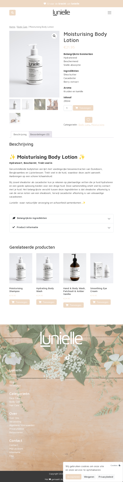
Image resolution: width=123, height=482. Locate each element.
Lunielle (15, 370)
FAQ (11, 455)
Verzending (15, 421)
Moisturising (97, 124)
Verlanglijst (15, 385)
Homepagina (15, 374)
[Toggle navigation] (109, 13)
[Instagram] (55, 358)
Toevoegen (85, 108)
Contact (15, 440)
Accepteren (73, 476)
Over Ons (14, 418)
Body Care (22, 27)
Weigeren (89, 476)
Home (12, 27)
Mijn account (16, 448)
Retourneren (16, 432)
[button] (54, 36)
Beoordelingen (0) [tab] (39, 134)
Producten (14, 378)
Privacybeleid (16, 428)
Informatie (14, 452)
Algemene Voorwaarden (21, 425)
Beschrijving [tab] (20, 134)
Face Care (14, 398)
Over (13, 413)
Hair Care (14, 405)
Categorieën (19, 393)
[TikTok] (68, 358)
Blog (11, 381)
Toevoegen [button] (21, 302)
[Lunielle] (61, 13)
